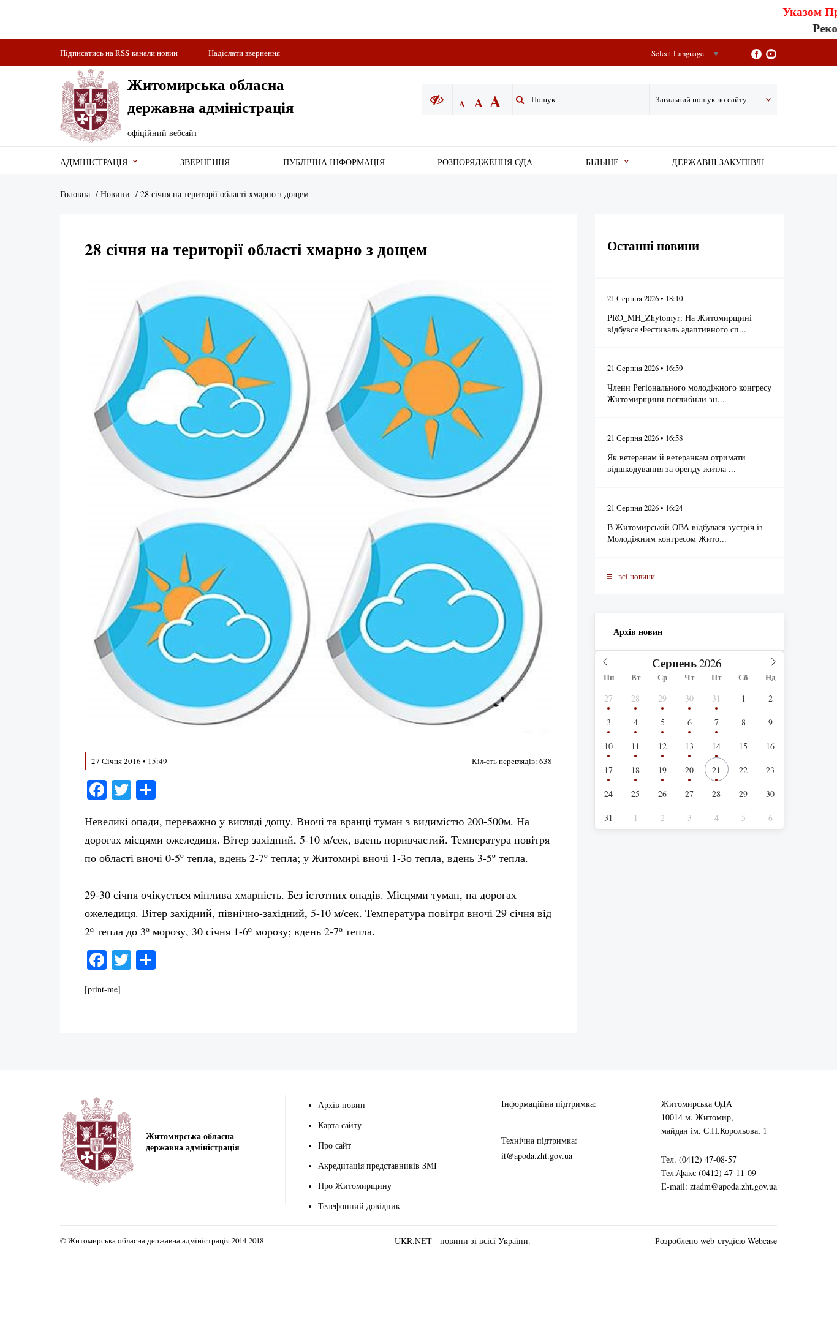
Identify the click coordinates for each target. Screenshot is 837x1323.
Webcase (762, 1240)
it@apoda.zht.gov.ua (536, 1155)
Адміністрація (93, 162)
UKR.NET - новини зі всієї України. (463, 1240)
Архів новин (637, 631)
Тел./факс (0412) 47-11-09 (708, 1173)
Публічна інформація (334, 162)
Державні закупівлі (718, 162)
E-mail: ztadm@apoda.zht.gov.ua (719, 1186)
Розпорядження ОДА (484, 162)
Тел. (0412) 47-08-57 (699, 1159)
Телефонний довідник (359, 1206)
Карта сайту (340, 1125)
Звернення (205, 162)
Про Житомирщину (355, 1185)
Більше (602, 162)
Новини (115, 194)
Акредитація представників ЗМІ (377, 1165)
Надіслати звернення (244, 52)
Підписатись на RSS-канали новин (119, 52)
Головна (75, 194)
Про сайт (334, 1145)
